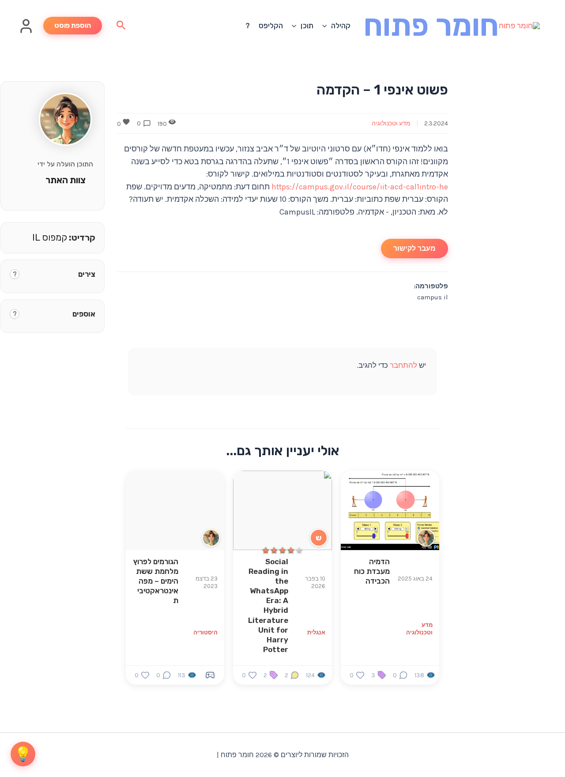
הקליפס (271, 25)
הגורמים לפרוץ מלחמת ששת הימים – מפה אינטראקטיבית (155, 581)
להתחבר (403, 365)
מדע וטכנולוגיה (391, 123)
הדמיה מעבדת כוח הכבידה (372, 571)
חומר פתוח (431, 25)
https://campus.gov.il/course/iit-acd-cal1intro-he (359, 186)
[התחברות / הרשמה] (26, 31)
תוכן (307, 25)
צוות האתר (65, 180)
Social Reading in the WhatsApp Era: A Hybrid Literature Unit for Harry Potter (268, 605)
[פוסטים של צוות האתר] (426, 538)
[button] (326, 25)
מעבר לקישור (414, 248)
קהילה (340, 25)
